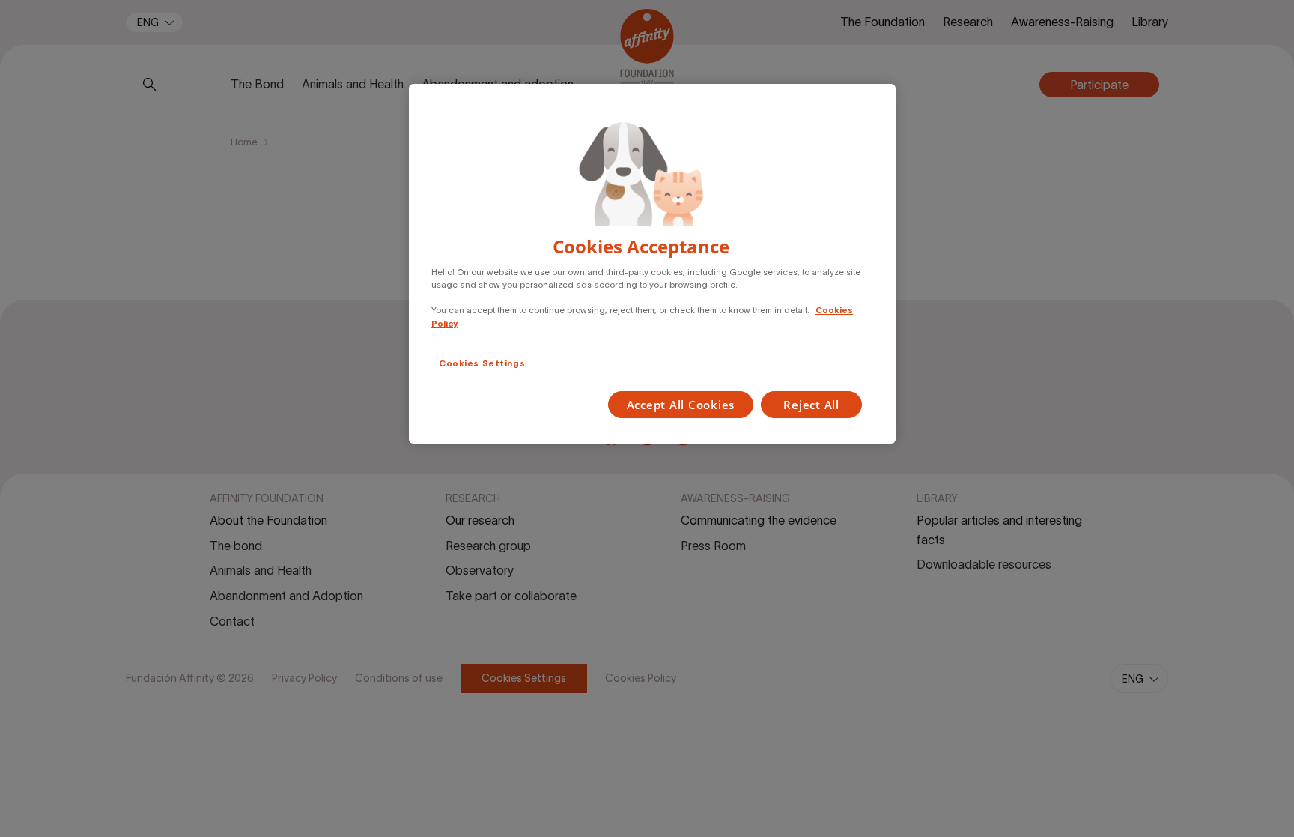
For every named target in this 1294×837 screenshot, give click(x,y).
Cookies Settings (482, 363)
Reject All (811, 404)
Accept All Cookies (681, 404)
